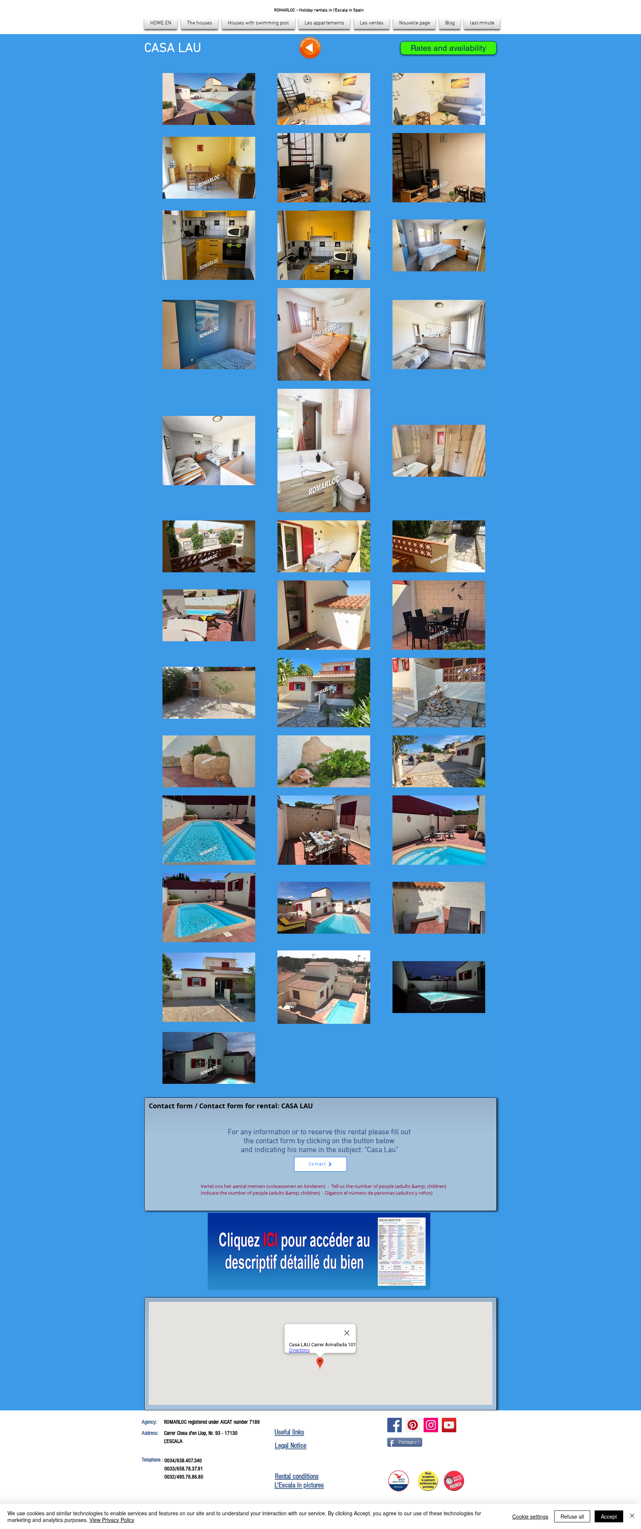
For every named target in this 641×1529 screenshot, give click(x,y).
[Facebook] (394, 1425)
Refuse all (572, 1516)
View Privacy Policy (111, 1519)
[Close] (632, 1516)
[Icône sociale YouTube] (449, 1425)
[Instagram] (431, 1425)
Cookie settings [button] (530, 1516)
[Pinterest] (412, 1425)
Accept (609, 1516)
